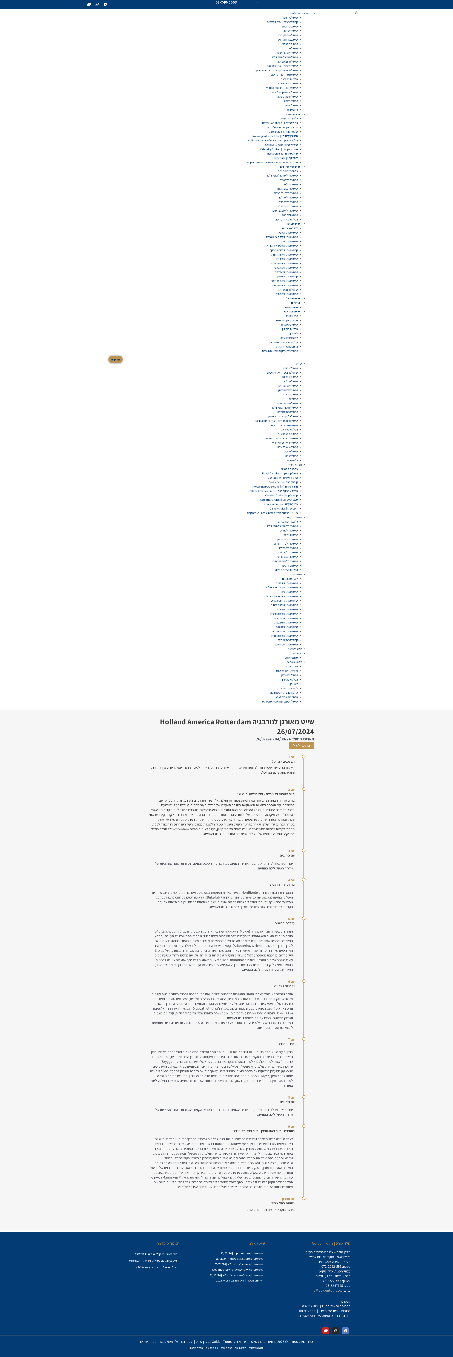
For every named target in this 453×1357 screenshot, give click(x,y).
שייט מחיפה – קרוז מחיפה (284, 75)
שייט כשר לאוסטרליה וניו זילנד (282, 175)
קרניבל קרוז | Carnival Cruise (281, 145)
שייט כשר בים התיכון (287, 189)
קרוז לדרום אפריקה (288, 290)
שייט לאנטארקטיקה (287, 97)
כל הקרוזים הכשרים (288, 171)
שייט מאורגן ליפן (289, 241)
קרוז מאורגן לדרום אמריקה (284, 250)
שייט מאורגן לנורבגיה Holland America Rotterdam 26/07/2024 (237, 726)
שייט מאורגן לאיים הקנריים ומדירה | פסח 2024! (237, 1270)
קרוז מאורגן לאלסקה (287, 276)
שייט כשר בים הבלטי (287, 206)
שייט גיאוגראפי (292, 311)
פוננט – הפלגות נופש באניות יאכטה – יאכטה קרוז (272, 162)
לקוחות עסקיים (256, 1348)
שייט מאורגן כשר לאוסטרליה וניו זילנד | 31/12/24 (236, 1275)
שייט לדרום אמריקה (287, 61)
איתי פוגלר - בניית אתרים (156, 1341)
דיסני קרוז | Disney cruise (284, 158)
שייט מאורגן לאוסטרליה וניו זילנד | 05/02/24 (239, 1264)
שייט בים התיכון (290, 26)
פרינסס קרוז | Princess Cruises (281, 153)
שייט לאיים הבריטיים (287, 53)
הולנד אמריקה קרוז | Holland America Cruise (273, 140)
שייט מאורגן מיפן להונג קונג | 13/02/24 (242, 1253)
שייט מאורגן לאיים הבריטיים (284, 263)
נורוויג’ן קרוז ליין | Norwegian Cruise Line (275, 136)
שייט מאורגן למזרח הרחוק (284, 254)
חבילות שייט (226, 1348)
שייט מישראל (293, 298)
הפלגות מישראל (289, 79)
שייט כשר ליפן (290, 184)
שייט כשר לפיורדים (288, 202)
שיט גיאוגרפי (291, 316)
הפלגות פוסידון (290, 329)
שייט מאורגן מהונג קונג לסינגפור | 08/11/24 (239, 1259)
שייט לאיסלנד (290, 31)
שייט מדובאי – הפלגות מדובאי (282, 88)
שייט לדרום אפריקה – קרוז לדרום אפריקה (276, 70)
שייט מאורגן (293, 223)
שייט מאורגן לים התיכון (286, 294)
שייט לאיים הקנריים (288, 35)
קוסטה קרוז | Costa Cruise (283, 132)
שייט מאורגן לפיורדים (287, 259)
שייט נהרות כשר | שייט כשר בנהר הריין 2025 (239, 1280)
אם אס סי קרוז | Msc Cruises (282, 127)
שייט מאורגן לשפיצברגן (286, 272)
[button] (223, 359)
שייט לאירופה (291, 101)
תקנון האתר (240, 1348)
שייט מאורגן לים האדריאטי (284, 281)
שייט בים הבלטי (290, 44)
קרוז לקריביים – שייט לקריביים (282, 22)
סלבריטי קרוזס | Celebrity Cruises (279, 149)
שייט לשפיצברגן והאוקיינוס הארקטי (280, 351)
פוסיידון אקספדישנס (287, 320)
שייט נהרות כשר (290, 215)
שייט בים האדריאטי (288, 83)
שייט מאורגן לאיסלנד (287, 232)
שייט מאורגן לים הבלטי (286, 268)
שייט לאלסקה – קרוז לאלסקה (282, 66)
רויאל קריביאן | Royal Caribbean (280, 123)
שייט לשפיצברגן (289, 325)
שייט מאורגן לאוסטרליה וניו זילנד (281, 246)
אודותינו (295, 302)
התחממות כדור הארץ (287, 346)
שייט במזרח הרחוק (288, 39)
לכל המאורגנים (290, 228)
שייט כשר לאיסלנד (288, 197)
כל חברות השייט (289, 118)
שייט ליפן (293, 48)
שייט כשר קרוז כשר (289, 167)
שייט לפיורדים (290, 17)
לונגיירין (294, 333)
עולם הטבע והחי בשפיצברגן (283, 342)
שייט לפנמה (291, 105)
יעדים (297, 13)
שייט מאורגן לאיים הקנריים (284, 285)
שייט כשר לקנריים (289, 180)
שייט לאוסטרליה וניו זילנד (284, 57)
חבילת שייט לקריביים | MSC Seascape (156, 1267)
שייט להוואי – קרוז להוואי (285, 92)
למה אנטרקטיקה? (288, 338)
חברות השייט (293, 114)
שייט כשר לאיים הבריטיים (285, 210)
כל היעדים (292, 110)
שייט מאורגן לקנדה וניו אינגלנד (282, 237)
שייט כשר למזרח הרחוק (286, 193)
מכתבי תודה (291, 307)
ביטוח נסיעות (211, 1348)
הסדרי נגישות (196, 1348)
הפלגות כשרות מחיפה (286, 219)
